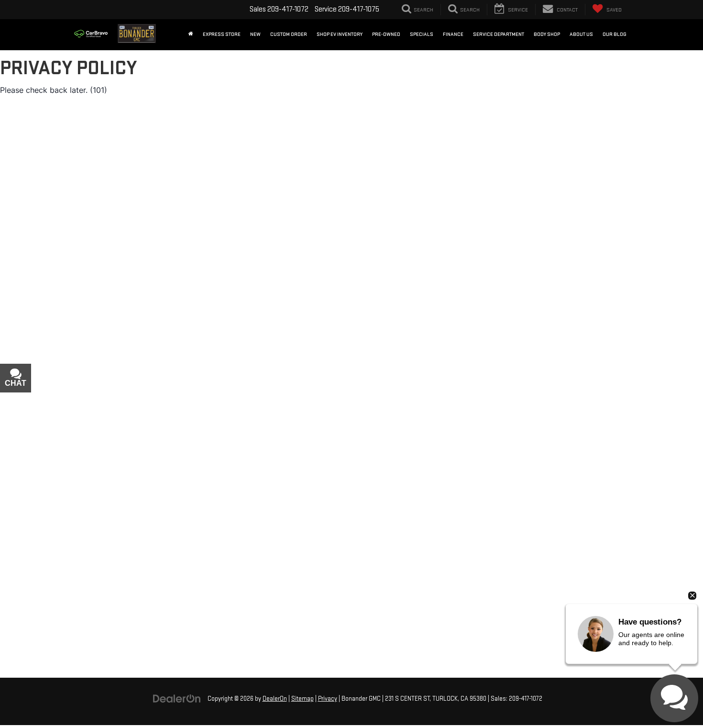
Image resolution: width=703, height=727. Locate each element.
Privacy (327, 699)
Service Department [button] (498, 34)
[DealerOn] (177, 698)
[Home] (191, 34)
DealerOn (275, 699)
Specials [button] (421, 34)
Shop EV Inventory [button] (339, 34)
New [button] (255, 34)
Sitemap (302, 699)
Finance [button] (453, 34)
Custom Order (288, 34)
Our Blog (614, 34)
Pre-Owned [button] (386, 34)
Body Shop (547, 34)
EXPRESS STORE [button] (222, 34)
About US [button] (581, 34)
